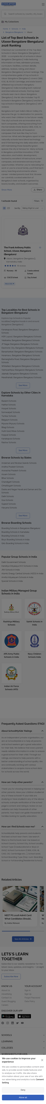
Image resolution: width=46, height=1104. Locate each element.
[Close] (42, 503)
